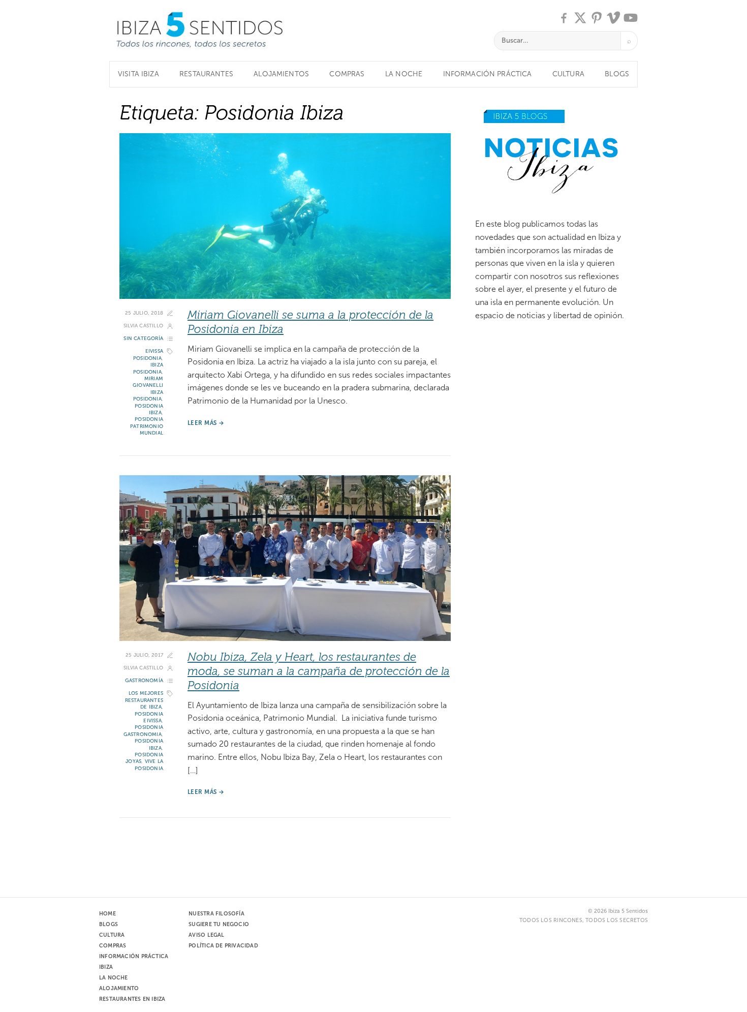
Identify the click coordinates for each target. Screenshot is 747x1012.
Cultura (568, 74)
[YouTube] (631, 18)
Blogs (617, 74)
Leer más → (206, 423)
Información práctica (487, 74)
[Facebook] (563, 18)
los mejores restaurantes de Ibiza (144, 700)
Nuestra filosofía (216, 913)
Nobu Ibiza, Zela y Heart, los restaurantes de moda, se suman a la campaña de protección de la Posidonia (319, 671)
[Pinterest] (597, 18)
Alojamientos (281, 74)
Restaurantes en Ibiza (132, 999)
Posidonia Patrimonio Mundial (146, 426)
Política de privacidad (223, 945)
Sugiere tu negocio (219, 924)
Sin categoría (143, 338)
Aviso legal (206, 935)
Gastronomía (144, 680)
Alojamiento (119, 988)
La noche (403, 74)
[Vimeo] (614, 18)
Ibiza (106, 967)
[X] (580, 18)
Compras (346, 74)
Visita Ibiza (138, 74)
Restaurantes (206, 74)
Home (107, 913)
